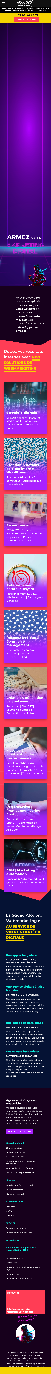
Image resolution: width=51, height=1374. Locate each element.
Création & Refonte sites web (20, 1185)
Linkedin (10, 1215)
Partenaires (11, 1263)
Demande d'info (26, 19)
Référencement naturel (17, 1228)
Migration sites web (15, 1194)
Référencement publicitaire (19, 1232)
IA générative (41, 10)
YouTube (10, 1211)
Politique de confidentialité (19, 1278)
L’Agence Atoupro (14, 1258)
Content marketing (15, 1157)
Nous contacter (19, 1131)
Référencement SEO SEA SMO (23, 10)
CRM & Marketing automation (20, 1172)
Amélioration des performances (21, 1168)
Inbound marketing (15, 1152)
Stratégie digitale (14, 1148)
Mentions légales (14, 1274)
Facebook (10, 1206)
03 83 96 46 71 (28, 15)
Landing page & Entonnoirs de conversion (20, 1162)
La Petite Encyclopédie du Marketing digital (23, 1268)
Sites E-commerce (14, 1189)
